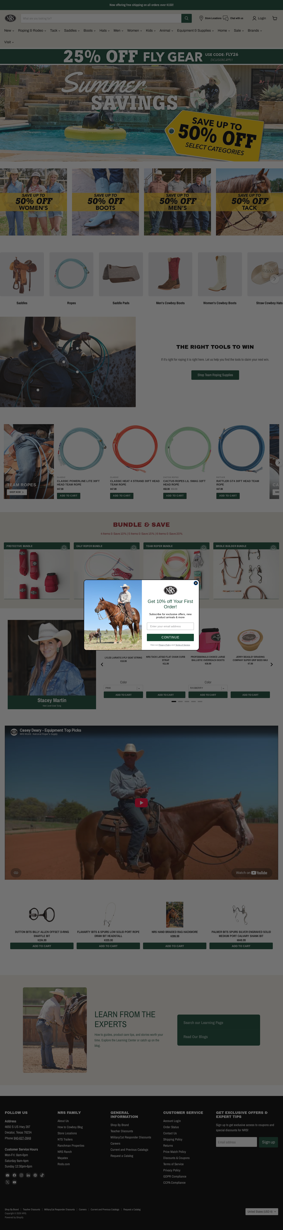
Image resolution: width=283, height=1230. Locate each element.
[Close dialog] (196, 583)
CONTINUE (170, 637)
